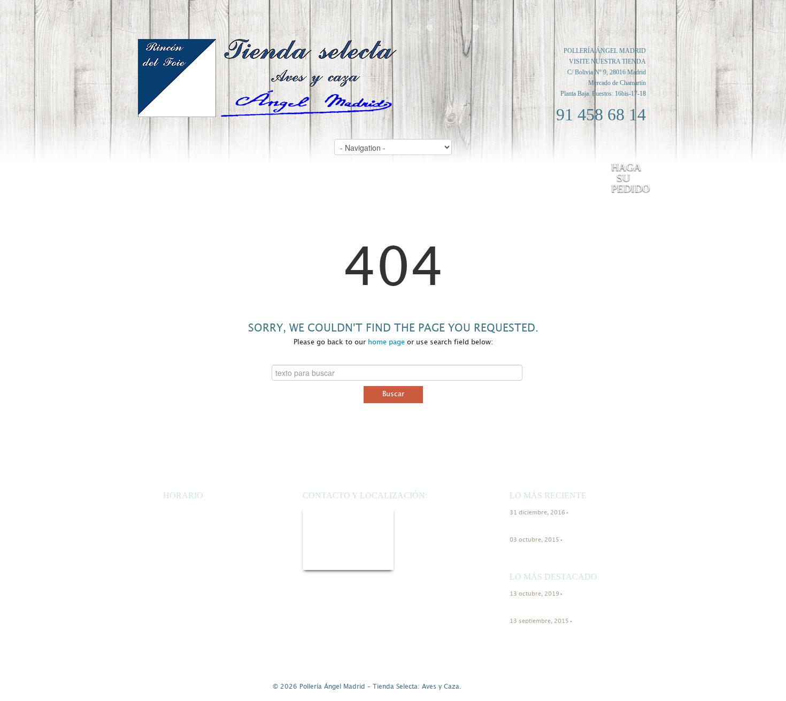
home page (386, 342)
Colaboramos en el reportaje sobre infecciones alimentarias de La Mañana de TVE (556, 637)
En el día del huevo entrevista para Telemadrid (555, 606)
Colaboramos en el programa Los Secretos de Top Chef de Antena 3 (561, 555)
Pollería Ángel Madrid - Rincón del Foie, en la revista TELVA (557, 524)
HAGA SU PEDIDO (626, 177)
